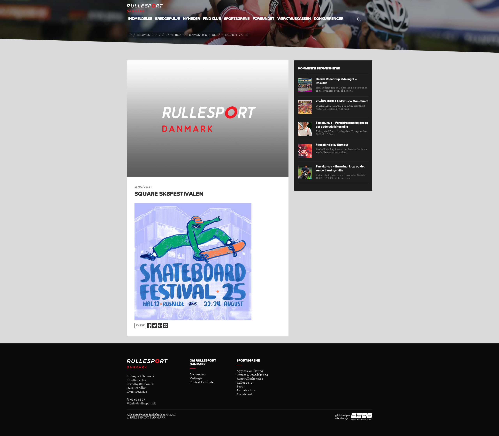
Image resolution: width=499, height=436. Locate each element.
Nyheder (191, 19)
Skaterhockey (246, 390)
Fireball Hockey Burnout (332, 144)
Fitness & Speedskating (252, 374)
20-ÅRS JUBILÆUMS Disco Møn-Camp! (342, 101)
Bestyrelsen (197, 374)
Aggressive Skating (250, 370)
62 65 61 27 (137, 399)
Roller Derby (245, 382)
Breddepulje (167, 19)
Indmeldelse (140, 19)
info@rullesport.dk (142, 403)
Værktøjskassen (294, 19)
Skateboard (244, 394)
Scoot (240, 386)
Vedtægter (197, 378)
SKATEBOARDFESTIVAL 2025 (186, 34)
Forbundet (263, 19)
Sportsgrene (237, 19)
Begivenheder (148, 34)
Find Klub (212, 19)
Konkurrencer (328, 19)
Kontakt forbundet (202, 382)
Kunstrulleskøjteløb (250, 378)
